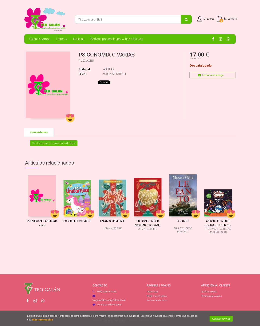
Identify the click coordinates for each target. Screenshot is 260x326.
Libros (60, 39)
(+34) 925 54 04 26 (106, 291)
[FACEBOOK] (213, 39)
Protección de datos (157, 300)
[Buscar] (186, 19)
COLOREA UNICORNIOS (77, 221)
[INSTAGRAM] (221, 39)
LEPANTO (183, 221)
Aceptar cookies (221, 318)
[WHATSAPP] (228, 39)
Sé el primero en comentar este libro (53, 143)
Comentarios (39, 132)
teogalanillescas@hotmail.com (109, 300)
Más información (42, 319)
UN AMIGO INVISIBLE (112, 221)
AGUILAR (108, 69)
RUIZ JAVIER (86, 60)
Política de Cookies (157, 296)
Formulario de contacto (109, 304)
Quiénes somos (209, 291)
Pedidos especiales (211, 296)
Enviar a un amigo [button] (213, 75)
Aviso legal (152, 291)
